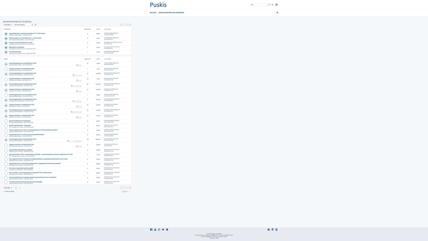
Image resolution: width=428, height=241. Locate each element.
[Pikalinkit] (277, 12)
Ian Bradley (218, 233)
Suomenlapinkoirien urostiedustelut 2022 (22, 110)
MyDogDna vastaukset (16, 47)
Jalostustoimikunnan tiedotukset (20, 121)
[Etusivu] (158, 4)
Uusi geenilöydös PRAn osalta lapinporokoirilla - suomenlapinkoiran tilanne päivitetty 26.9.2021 (41, 154)
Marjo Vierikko (18, 122)
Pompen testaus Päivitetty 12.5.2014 (20, 42)
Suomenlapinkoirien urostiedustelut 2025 (22, 73)
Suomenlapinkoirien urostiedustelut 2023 (22, 99)
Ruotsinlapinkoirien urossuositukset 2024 (22, 95)
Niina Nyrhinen (18, 75)
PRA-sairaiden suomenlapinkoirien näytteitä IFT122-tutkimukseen (30, 172)
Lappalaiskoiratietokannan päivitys (20, 150)
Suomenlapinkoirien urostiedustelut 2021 (22, 139)
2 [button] (122, 25)
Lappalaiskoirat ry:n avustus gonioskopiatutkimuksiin (26, 134)
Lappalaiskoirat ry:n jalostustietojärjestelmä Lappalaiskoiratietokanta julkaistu (35, 163)
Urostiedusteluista (15, 52)
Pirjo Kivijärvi (18, 65)
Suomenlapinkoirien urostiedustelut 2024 (22, 84)
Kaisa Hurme (18, 70)
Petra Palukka (20, 40)
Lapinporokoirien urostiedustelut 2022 (21, 115)
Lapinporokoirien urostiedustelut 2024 (21, 89)
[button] (130, 24)
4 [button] (127, 25)
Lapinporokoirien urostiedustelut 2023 (21, 104)
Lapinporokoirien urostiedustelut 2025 (21, 78)
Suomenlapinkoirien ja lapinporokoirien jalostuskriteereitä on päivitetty (32, 177)
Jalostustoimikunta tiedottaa (17, 21)
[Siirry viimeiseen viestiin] (117, 33)
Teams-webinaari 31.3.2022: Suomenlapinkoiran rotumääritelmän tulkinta (33, 130)
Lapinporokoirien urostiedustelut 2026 (21, 69)
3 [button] (125, 25)
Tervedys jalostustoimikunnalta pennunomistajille (25, 182)
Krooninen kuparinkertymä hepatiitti (21, 168)
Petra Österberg (18, 101)
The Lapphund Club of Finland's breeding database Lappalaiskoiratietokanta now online (38, 159)
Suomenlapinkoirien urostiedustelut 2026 (22, 63)
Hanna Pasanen (114, 73)
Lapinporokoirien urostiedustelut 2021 (21, 144)
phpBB (212, 235)
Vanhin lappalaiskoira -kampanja (20, 125)
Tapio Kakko (17, 35)
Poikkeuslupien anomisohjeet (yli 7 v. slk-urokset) (25, 38)
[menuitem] (276, 4)
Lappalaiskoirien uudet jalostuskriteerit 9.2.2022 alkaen (27, 33)
